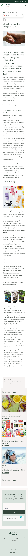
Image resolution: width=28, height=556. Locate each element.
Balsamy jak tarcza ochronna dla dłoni (12, 386)
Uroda (4, 12)
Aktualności (16, 1)
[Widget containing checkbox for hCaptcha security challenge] (13, 518)
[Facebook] (20, 1)
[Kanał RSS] (26, 1)
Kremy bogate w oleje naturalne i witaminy (13, 381)
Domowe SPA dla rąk (8, 383)
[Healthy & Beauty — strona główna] (5, 5)
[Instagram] (23, 1)
